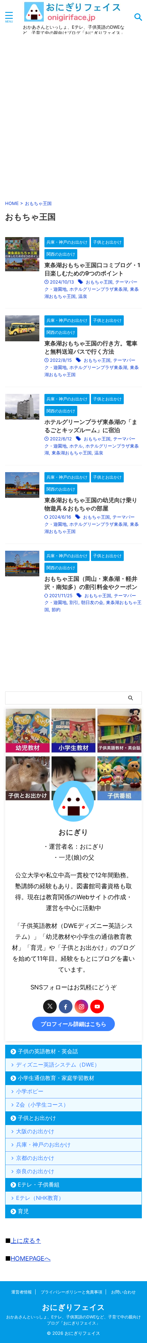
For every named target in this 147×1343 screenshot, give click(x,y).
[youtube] (97, 1006)
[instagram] (81, 1006)
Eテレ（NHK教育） (40, 1197)
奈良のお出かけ (35, 1171)
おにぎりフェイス (73, 1307)
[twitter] (50, 1006)
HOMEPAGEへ (31, 1258)
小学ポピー (29, 1091)
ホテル (76, 446)
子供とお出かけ (37, 1117)
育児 (23, 1211)
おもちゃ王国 (99, 282)
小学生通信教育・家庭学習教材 (56, 1077)
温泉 (82, 296)
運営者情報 (21, 1291)
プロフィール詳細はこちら (73, 1023)
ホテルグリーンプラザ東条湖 (98, 289)
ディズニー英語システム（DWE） (58, 1064)
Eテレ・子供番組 (38, 1184)
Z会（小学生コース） (42, 1104)
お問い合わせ (123, 1291)
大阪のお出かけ (35, 1131)
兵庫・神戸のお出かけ (43, 1144)
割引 (73, 602)
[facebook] (65, 1006)
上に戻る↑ (26, 1240)
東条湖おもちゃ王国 (72, 452)
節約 (56, 609)
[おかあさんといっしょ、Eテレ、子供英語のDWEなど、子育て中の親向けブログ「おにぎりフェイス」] (73, 18)
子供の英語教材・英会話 (48, 1051)
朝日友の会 (92, 602)
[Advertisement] (73, 115)
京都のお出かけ (35, 1157)
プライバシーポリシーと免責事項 (71, 1291)
